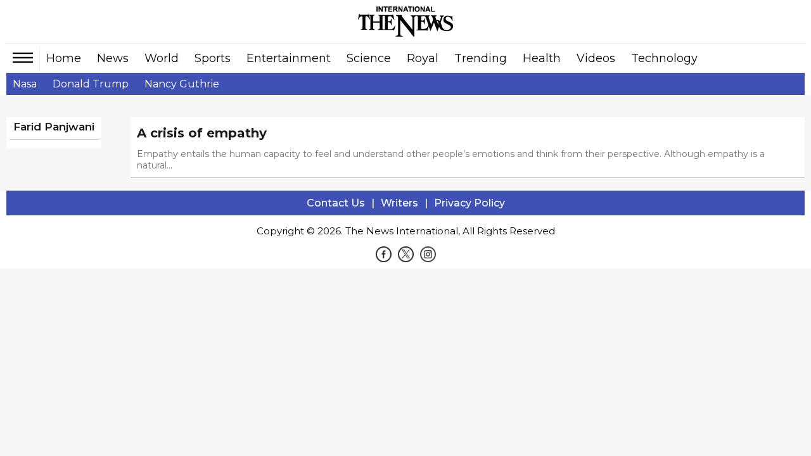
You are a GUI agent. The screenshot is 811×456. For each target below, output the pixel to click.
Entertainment (288, 58)
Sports (213, 58)
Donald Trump (91, 84)
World (161, 58)
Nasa (25, 84)
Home (63, 58)
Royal (422, 58)
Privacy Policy (469, 203)
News (113, 58)
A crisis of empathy (202, 133)
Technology (664, 58)
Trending (480, 58)
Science (369, 58)
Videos (596, 58)
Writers (399, 203)
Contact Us (336, 203)
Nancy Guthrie (181, 84)
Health (542, 58)
